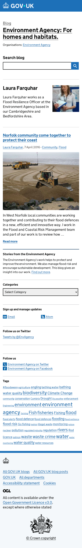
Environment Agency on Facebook (30, 368)
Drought (46, 398)
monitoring (60, 424)
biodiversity (35, 393)
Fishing (59, 412)
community (8, 398)
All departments (31, 477)
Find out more (40, 272)
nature (71, 424)
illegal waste (45, 424)
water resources (44, 442)
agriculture (24, 387)
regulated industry (33, 430)
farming (24, 413)
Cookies (49, 483)
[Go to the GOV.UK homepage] (18, 5)
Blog (7, 23)
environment (28, 404)
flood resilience (72, 419)
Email (11, 317)
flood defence (25, 419)
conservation (22, 398)
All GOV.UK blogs (16, 471)
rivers (62, 429)
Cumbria (35, 398)
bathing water (50, 387)
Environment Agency (36, 45)
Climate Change (59, 393)
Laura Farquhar (13, 147)
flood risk (10, 423)
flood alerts (9, 419)
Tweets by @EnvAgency (18, 337)
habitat (34, 424)
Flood (62, 147)
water (62, 436)
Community (49, 147)
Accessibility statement (21, 483)
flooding (58, 418)
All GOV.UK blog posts (50, 471)
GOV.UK (9, 477)
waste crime (44, 436)
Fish (33, 412)
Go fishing (24, 424)
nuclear (7, 430)
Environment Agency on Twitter (28, 364)
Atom (49, 317)
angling (36, 387)
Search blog (13, 57)
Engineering (8, 405)
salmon (17, 437)
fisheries (45, 412)
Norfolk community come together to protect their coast (37, 138)
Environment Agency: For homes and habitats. (37, 33)
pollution (18, 430)
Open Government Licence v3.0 (27, 502)
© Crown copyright (41, 538)
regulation (50, 430)
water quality (24, 442)
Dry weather (58, 398)
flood (71, 412)
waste (26, 436)
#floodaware (10, 387)
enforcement (71, 398)
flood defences (42, 419)
